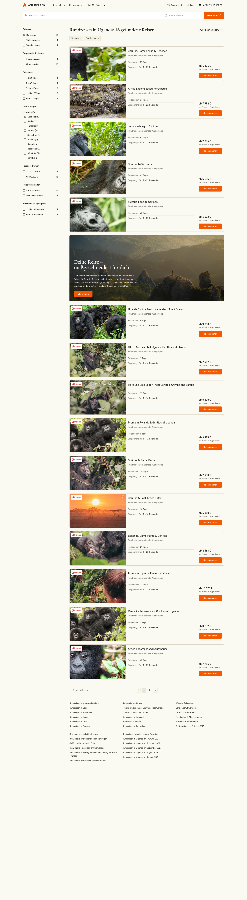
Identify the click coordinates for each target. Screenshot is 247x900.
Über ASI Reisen (94, 5)
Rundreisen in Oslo (78, 721)
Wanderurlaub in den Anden (135, 712)
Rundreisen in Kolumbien (81, 712)
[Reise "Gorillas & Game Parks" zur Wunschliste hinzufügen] (123, 459)
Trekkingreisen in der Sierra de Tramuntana (143, 707)
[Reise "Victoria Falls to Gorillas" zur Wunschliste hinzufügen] (123, 200)
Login (192, 5)
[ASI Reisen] (34, 5)
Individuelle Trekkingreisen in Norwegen (88, 738)
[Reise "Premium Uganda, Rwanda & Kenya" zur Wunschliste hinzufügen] (123, 572)
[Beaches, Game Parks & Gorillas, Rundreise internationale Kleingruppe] (98, 548)
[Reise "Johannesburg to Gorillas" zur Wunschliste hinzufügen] (123, 125)
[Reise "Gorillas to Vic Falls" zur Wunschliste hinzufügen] (123, 163)
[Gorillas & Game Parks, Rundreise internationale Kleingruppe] (98, 473)
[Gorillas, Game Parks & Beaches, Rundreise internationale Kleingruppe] (98, 64)
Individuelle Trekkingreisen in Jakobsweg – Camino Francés (93, 754)
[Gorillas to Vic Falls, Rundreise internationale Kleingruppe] (98, 177)
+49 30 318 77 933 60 (212, 5)
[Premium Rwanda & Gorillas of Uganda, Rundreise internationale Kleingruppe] (98, 435)
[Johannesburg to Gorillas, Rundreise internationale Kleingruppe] (98, 139)
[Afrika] (47, 112)
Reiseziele (57, 5)
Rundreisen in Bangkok (133, 717)
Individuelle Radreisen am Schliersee (86, 747)
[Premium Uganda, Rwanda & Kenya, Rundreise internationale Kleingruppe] (98, 586)
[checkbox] (24, 35)
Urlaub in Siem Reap (185, 712)
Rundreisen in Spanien (79, 726)
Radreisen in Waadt (131, 721)
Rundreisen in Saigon (79, 717)
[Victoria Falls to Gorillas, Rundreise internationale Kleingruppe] (98, 215)
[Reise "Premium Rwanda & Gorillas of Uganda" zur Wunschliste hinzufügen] (123, 421)
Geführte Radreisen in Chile (82, 743)
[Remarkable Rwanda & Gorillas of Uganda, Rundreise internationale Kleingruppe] (98, 624)
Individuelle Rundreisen (187, 721)
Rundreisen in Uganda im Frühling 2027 (141, 738)
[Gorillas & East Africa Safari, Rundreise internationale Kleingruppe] (98, 511)
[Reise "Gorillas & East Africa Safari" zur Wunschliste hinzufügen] (123, 496)
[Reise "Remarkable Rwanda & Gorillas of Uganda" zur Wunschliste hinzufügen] (123, 610)
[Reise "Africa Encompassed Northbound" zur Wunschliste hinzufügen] (123, 87)
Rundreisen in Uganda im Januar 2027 (140, 757)
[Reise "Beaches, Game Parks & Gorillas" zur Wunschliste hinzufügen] (123, 534)
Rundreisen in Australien (134, 726)
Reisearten (74, 5)
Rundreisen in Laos (78, 707)
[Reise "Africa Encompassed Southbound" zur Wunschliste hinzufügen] (123, 647)
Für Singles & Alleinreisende (189, 717)
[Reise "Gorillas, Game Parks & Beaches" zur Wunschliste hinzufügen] (123, 49)
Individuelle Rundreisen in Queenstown (87, 760)
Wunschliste (177, 5)
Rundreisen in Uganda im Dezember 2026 (142, 747)
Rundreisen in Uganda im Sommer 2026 (141, 743)
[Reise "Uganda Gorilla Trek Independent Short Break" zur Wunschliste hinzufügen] (123, 308)
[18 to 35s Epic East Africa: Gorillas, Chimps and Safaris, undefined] (98, 397)
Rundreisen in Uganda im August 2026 (140, 752)
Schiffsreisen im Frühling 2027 (190, 726)
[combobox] (93, 15)
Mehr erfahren (83, 294)
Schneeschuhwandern (186, 707)
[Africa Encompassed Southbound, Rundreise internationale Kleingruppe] (98, 662)
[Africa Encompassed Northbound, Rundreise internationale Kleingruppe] (98, 101)
